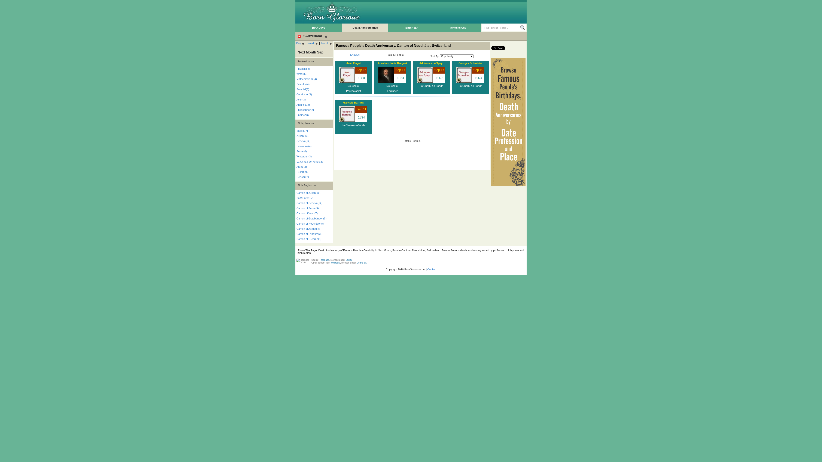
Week (311, 43)
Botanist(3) (302, 89)
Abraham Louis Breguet (392, 63)
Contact (431, 269)
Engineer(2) (303, 115)
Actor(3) (301, 99)
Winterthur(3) (304, 156)
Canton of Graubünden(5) (311, 218)
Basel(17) (302, 130)
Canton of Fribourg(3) (309, 233)
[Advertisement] (448, 12)
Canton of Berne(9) (307, 208)
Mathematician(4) (306, 79)
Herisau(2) (302, 177)
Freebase (324, 259)
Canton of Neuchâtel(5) (310, 223)
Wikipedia (335, 262)
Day (298, 43)
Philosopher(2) (305, 109)
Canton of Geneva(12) (309, 203)
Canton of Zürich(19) (308, 192)
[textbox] (501, 28)
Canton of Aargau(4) (308, 228)
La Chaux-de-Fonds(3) (309, 161)
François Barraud (353, 102)
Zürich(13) (302, 136)
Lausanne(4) (303, 146)
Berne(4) (301, 151)
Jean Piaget (353, 63)
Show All (355, 54)
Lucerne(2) (302, 171)
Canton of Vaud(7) (307, 213)
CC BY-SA (362, 262)
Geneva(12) (303, 141)
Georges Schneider (470, 63)
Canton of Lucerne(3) (308, 239)
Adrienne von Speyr (431, 63)
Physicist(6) (303, 68)
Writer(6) (301, 74)
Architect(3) (303, 104)
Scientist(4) (303, 84)
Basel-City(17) (304, 198)
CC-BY (349, 259)
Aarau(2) (301, 166)
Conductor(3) (304, 94)
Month (325, 43)
